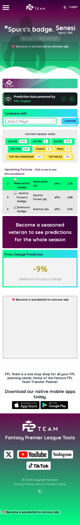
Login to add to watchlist (42, 38)
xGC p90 (19, 149)
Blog (62, 484)
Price (62, 149)
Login (73, 7)
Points (42, 149)
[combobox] (31, 121)
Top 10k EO (59, 156)
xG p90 (39, 141)
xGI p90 (16, 141)
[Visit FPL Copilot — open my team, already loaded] (40, 99)
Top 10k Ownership (25, 156)
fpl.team (52, 480)
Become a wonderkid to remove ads (42, 299)
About (40, 484)
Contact (51, 484)
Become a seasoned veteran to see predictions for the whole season (40, 232)
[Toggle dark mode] (65, 7)
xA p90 (62, 141)
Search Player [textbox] (18, 121)
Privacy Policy (23, 484)
